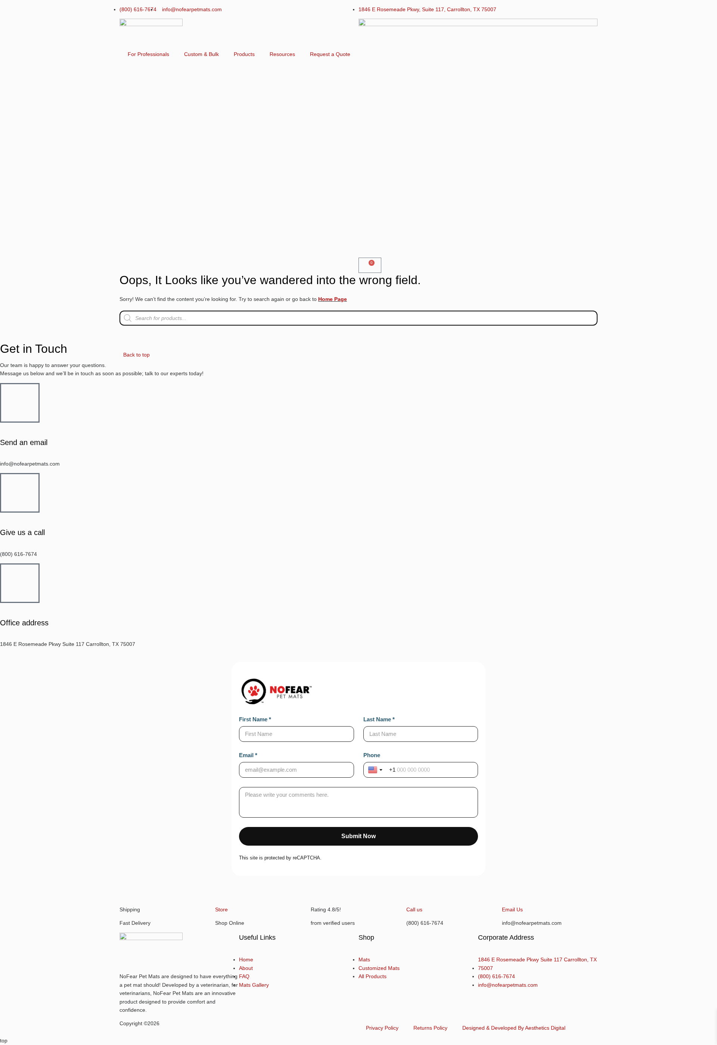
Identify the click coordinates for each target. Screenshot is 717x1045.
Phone (371, 755)
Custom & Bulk (201, 54)
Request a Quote (330, 54)
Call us (414, 909)
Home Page (332, 299)
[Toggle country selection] (377, 769)
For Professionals (148, 54)
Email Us (512, 909)
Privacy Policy (382, 1028)
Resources (282, 54)
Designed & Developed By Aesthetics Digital (513, 1028)
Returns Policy (430, 1028)
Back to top (136, 355)
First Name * (255, 719)
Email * (248, 755)
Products (244, 54)
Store (221, 909)
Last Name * (379, 719)
